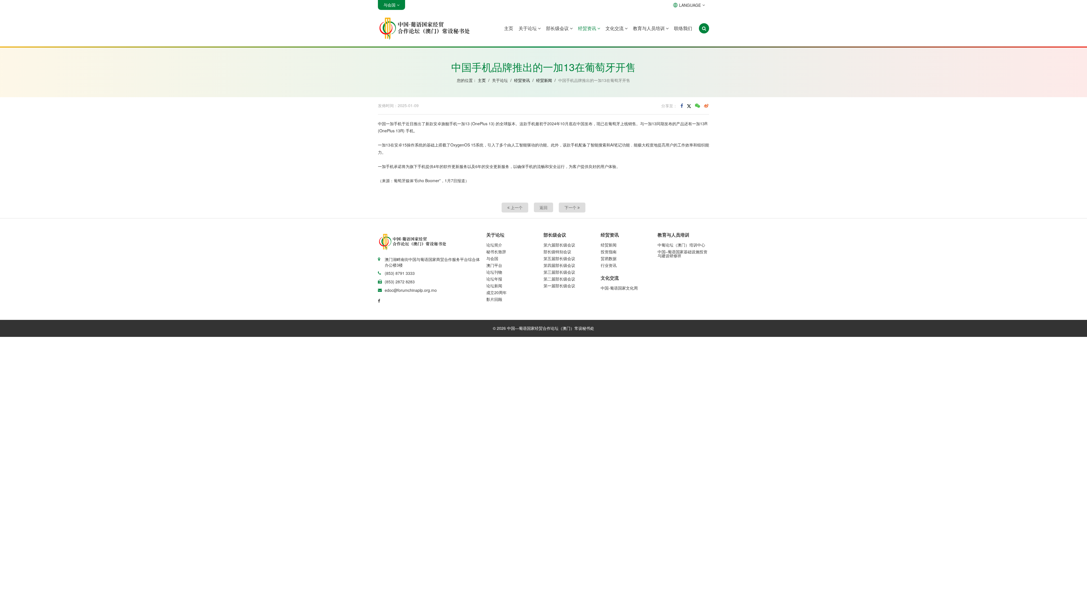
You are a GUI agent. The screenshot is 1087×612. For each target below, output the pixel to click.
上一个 (516, 207)
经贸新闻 (544, 80)
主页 (508, 28)
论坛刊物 (494, 272)
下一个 (570, 207)
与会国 (492, 258)
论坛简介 (494, 245)
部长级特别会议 (557, 251)
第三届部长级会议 (559, 272)
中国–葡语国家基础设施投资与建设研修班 (682, 253)
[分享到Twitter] (689, 105)
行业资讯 (609, 265)
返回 (543, 207)
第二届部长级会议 (559, 279)
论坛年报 (494, 279)
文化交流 (615, 28)
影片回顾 (494, 299)
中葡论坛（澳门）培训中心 (681, 245)
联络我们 (683, 28)
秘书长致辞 (496, 251)
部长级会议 (558, 28)
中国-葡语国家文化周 (619, 288)
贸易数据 (609, 258)
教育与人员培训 (649, 28)
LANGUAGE (690, 5)
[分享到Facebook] (682, 105)
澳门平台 (494, 265)
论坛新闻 (494, 285)
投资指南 (609, 251)
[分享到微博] (706, 105)
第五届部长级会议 (559, 258)
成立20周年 (496, 292)
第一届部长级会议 (559, 285)
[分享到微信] (697, 105)
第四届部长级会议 (559, 265)
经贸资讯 (587, 28)
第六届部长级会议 (559, 245)
